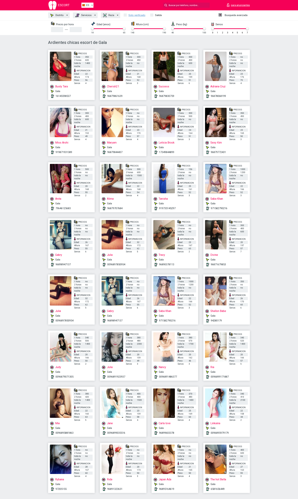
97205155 (61, 489)
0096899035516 (116, 432)
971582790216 (219, 208)
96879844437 (114, 152)
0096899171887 (220, 376)
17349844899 (166, 152)
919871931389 (64, 152)
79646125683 (63, 208)
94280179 (216, 320)
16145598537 (63, 96)
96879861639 (114, 96)
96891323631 (114, 489)
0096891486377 (168, 376)
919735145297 (167, 208)
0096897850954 (116, 264)
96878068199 (218, 96)
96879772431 (218, 152)
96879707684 (114, 208)
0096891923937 (116, 376)
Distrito (59, 15)
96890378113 (166, 264)
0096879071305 (64, 376)
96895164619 (166, 489)
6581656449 (218, 489)
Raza (111, 15)
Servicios (86, 15)
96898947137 (63, 264)
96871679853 (218, 264)
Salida (158, 15)
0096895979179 (220, 432)
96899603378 (166, 432)
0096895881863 (64, 432)
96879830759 (166, 96)
